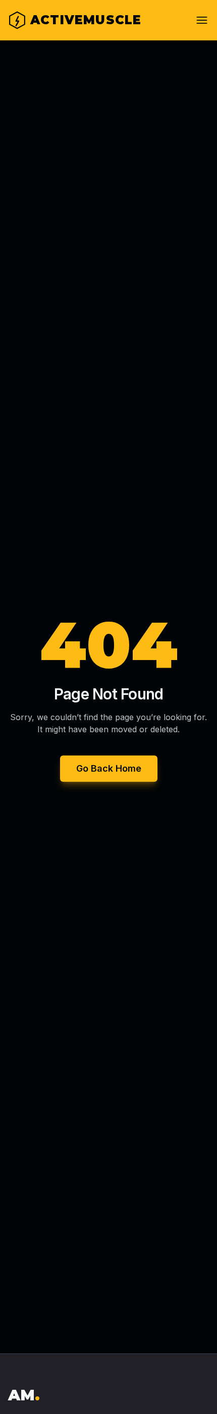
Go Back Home (108, 768)
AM (24, 1395)
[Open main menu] (202, 20)
